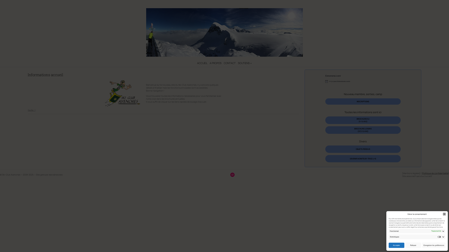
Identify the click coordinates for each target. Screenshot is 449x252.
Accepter (396, 245)
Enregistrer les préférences (434, 245)
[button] (444, 214)
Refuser (413, 245)
